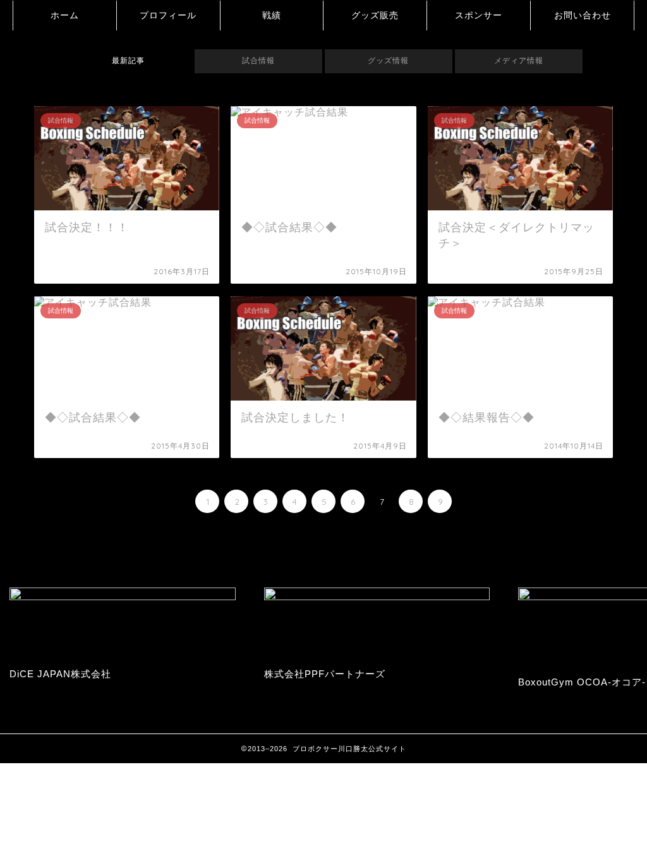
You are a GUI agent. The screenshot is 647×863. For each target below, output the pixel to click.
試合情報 (258, 60)
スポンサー (478, 15)
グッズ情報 (388, 60)
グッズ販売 (375, 15)
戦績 (271, 15)
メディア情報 (518, 60)
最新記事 (128, 60)
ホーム (65, 15)
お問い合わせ (582, 15)
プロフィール (168, 15)
